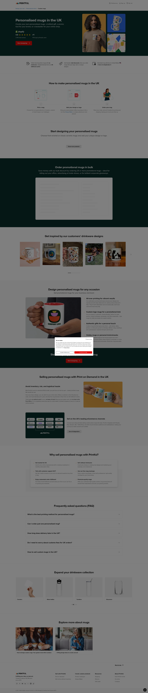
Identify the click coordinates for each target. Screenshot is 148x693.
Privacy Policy (67, 347)
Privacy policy (89, 339)
